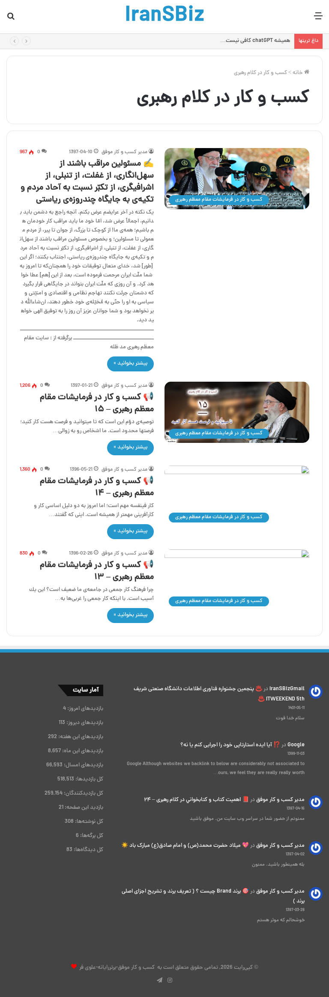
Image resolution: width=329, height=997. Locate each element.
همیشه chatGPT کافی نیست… (255, 41)
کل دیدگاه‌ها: (87, 850)
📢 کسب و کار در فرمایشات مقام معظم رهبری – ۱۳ (97, 571)
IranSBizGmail (287, 689)
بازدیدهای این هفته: (80, 737)
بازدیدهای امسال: (83, 765)
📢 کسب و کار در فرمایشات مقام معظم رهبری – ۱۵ (97, 403)
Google (296, 745)
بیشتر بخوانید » (130, 363)
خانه (298, 73)
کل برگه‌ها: (91, 836)
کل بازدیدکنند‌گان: (83, 793)
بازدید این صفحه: (83, 808)
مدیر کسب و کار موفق (124, 152)
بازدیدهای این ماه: (82, 751)
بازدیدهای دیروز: (84, 723)
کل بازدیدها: (88, 779)
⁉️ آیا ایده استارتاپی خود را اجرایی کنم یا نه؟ (230, 745)
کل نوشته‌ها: (88, 822)
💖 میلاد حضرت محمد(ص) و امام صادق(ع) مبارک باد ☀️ (185, 846)
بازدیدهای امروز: (84, 709)
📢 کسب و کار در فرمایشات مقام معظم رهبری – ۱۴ (97, 487)
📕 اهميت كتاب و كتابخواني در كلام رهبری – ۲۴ (196, 800)
